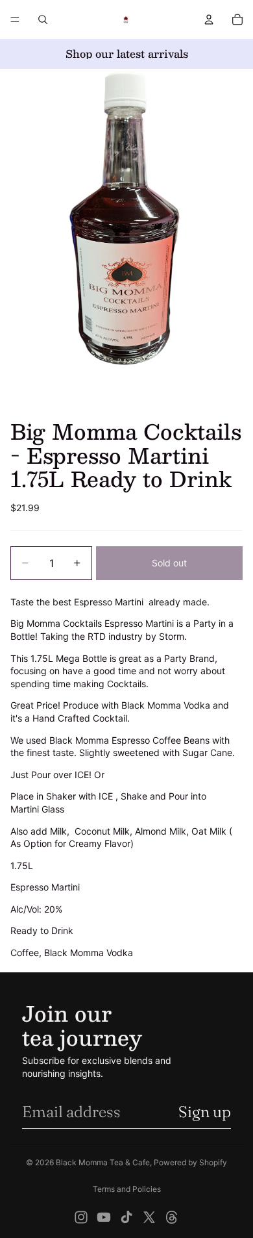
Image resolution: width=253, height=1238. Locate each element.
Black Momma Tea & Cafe (103, 1162)
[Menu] (15, 19)
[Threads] (172, 1217)
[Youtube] (104, 1217)
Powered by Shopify (190, 1162)
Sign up (204, 1111)
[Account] (209, 19)
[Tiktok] (126, 1217)
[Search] (43, 19)
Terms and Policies (127, 1189)
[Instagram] (81, 1217)
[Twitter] (149, 1217)
